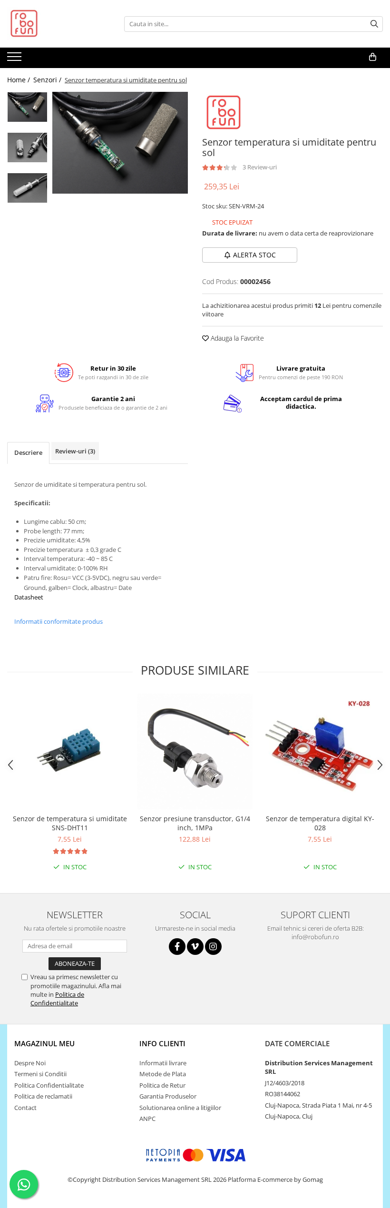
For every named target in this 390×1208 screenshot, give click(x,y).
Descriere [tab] (28, 452)
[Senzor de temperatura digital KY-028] (320, 751)
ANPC (147, 1118)
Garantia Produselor (167, 1096)
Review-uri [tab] (75, 451)
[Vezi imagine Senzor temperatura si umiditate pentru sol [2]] (27, 188)
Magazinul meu (44, 1043)
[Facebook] (177, 946)
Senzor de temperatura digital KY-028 (320, 823)
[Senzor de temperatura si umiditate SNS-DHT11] (69, 752)
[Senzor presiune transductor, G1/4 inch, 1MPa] (195, 751)
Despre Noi (30, 1063)
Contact (25, 1107)
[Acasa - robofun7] (54, 23)
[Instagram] (213, 946)
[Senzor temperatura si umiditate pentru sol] (120, 143)
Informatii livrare (162, 1063)
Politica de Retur (162, 1085)
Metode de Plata (162, 1074)
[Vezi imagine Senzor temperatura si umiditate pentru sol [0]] (27, 107)
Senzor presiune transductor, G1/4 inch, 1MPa (195, 823)
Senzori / (48, 79)
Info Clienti (162, 1043)
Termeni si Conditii (40, 1074)
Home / (19, 79)
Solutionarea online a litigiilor (180, 1107)
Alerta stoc (254, 254)
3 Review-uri (260, 167)
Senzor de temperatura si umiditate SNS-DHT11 (70, 823)
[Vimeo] (195, 946)
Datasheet (28, 597)
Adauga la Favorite (236, 338)
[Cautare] (374, 24)
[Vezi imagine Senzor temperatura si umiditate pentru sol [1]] (27, 147)
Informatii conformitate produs (58, 621)
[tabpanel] (120, 143)
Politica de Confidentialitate (57, 998)
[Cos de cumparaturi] (372, 57)
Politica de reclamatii (43, 1096)
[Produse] (15, 59)
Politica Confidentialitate (49, 1085)
